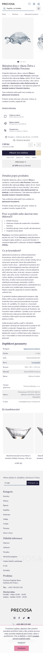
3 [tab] (21, 61)
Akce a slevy (8, 533)
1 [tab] (18, 62)
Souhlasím (21, 648)
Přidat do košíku (18, 153)
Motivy (5, 501)
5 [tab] (25, 61)
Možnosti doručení (23, 140)
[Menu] (38, 8)
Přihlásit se (33, 483)
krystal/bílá (36, 362)
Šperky (5, 505)
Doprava (6, 543)
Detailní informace (9, 108)
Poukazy (6, 528)
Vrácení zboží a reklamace (12, 561)
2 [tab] (20, 61)
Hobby (5, 519)
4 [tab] (23, 61)
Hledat (4, 8)
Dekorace (6, 514)
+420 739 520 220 (15, 587)
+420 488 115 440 (23, 624)
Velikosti (6, 547)
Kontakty (6, 570)
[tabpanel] (18, 38)
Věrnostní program (10, 557)
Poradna (6, 552)
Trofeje (5, 524)
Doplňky (6, 510)
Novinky (6, 496)
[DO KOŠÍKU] (18, 433)
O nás (5, 566)
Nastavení (21, 643)
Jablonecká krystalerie (32, 349)
